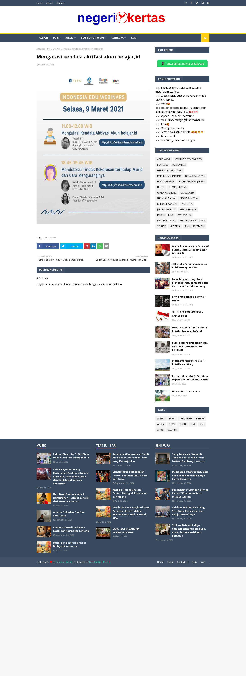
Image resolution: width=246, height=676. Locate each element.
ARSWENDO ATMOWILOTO (188, 159)
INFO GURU (53, 48)
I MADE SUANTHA (189, 198)
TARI (193, 424)
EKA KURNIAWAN (165, 181)
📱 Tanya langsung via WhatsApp (182, 63)
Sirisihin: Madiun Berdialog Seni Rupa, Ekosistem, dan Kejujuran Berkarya (188, 511)
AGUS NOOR (163, 159)
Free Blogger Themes (100, 562)
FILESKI (160, 187)
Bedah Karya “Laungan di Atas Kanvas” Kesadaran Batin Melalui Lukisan (190, 493)
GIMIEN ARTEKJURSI (166, 192)
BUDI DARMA (179, 164)
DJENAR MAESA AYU (195, 175)
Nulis (194, 562)
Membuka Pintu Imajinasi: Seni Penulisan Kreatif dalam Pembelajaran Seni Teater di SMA (131, 513)
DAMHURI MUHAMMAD (169, 175)
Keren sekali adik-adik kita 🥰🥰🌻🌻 (182, 132)
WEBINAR (172, 429)
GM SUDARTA (187, 192)
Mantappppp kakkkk (172, 128)
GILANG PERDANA (177, 187)
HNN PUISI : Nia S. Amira (186, 391)
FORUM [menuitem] (69, 37)
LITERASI (200, 418)
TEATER (183, 424)
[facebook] (191, 3)
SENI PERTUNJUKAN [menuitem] (92, 37)
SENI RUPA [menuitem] (117, 37)
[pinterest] (207, 3)
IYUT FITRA (187, 203)
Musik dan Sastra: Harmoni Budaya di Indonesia (69, 544)
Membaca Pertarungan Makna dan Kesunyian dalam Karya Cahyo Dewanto (190, 475)
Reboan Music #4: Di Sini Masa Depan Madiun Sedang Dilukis (190, 377)
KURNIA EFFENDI (188, 209)
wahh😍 (165, 104)
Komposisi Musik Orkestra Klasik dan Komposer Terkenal (71, 529)
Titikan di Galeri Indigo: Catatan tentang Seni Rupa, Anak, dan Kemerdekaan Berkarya (189, 530)
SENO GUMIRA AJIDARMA (192, 220)
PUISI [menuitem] (56, 37)
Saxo (202, 562)
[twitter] (197, 3)
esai (202, 424)
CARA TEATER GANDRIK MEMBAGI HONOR (126, 530)
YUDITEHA (175, 226)
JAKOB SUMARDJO (166, 209)
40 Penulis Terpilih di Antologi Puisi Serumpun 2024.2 (190, 265)
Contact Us (182, 562)
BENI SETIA (162, 164)
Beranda (41, 48)
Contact (60, 3)
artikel (160, 429)
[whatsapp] (186, 3)
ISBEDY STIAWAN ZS (167, 203)
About (49, 3)
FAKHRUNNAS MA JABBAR (192, 181)
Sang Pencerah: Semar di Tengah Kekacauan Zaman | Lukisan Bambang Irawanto (189, 458)
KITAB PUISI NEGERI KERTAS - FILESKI (188, 298)
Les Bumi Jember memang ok (178, 140)
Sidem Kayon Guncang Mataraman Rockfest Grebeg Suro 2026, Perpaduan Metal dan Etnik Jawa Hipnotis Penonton (70, 476)
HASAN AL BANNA (166, 198)
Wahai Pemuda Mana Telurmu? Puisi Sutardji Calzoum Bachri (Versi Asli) (190, 249)
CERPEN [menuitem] (43, 37)
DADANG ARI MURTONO (169, 170)
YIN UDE (161, 226)
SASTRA (161, 418)
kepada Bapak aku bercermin (177, 116)
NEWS (172, 424)
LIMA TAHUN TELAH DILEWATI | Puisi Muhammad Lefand (190, 329)
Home (40, 3)
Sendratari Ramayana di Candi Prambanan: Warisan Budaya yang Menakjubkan (131, 458)
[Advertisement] (108, 621)
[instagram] (203, 3)
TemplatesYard (64, 562)
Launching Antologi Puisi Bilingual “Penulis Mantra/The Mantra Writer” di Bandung (190, 283)
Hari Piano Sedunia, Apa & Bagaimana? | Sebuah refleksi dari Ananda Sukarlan (71, 498)
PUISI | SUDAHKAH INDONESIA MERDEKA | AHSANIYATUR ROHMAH (190, 346)
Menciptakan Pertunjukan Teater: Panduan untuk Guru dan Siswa (130, 475)
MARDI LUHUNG (165, 215)
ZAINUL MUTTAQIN (195, 226)
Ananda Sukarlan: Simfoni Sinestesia (69, 513)
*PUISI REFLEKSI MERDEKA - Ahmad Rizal (187, 314)
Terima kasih (168, 136)
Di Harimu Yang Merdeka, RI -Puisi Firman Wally (189, 362)
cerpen (160, 424)
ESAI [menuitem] (133, 37)
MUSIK (172, 418)
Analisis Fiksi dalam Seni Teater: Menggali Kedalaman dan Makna (130, 493)
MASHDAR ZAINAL (166, 220)
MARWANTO (184, 215)
